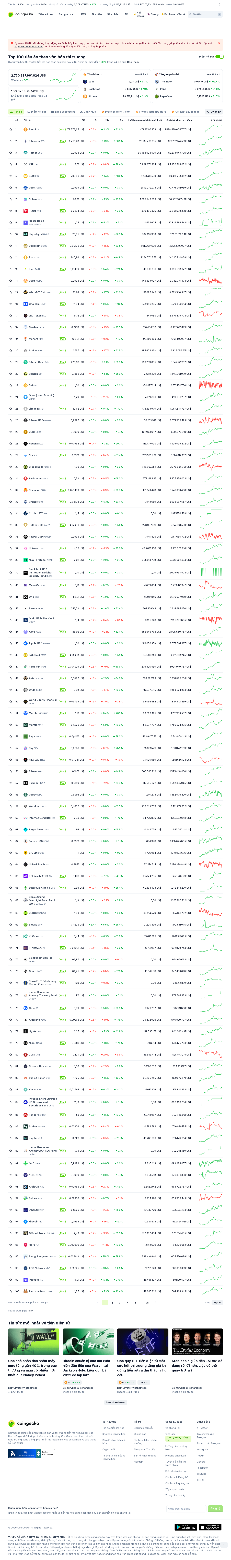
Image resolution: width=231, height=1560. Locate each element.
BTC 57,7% (145, 4)
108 (146, 1302)
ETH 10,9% (158, 4)
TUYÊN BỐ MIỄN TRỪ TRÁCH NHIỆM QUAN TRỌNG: (36, 1537)
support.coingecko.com (29, 46)
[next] (155, 1302)
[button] (115, 1402)
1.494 (44, 4)
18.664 (20, 4)
